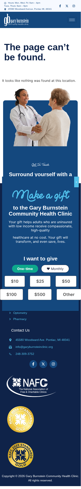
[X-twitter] (67, 6)
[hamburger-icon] (72, 20)
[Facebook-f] (60, 6)
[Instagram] (74, 6)
